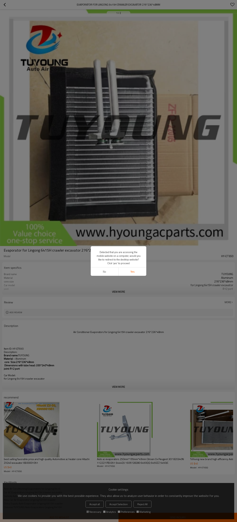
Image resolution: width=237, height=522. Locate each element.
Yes (132, 272)
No (104, 272)
